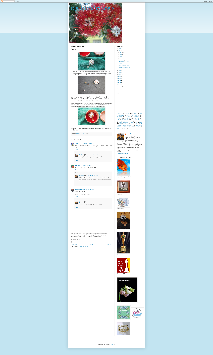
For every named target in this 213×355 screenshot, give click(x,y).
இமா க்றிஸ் (81, 155)
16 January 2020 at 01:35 (86, 165)
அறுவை (125, 128)
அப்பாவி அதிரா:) (78, 143)
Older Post (109, 244)
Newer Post (74, 244)
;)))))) (118, 128)
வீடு (132, 122)
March (121, 56)
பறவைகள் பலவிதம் (134, 123)
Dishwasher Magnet (123, 61)
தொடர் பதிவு (137, 119)
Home (91, 244)
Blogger (112, 344)
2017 (119, 74)
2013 (119, 82)
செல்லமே (119, 118)
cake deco (128, 121)
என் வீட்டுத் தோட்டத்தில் (133, 115)
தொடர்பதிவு (127, 118)
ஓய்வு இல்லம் (124, 126)
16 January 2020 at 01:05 (88, 143)
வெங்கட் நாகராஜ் (78, 189)
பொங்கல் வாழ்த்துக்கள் (124, 65)
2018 (119, 72)
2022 (119, 48)
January (121, 60)
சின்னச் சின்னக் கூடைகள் (124, 67)
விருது (140, 122)
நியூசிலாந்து (126, 123)
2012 (119, 84)
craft (76, 134)
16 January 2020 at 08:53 (88, 189)
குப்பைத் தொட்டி (120, 121)
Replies (78, 152)
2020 (119, 50)
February (122, 58)
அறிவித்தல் (136, 118)
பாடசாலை (119, 116)
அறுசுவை (136, 116)
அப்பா (121, 128)
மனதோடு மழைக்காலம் (124, 122)
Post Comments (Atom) (82, 246)
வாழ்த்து (128, 116)
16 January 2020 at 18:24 (92, 155)
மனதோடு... (138, 126)
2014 (119, 80)
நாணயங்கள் (131, 126)
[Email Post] (87, 133)
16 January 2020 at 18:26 (92, 175)
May (121, 52)
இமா (135, 113)
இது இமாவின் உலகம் (92, 8)
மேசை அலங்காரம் (138, 121)
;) (131, 119)
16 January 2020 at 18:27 (92, 202)
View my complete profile (122, 153)
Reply (76, 149)
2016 (119, 76)
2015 (119, 78)
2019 (119, 70)
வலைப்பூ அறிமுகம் (127, 125)
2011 (119, 86)
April (121, 54)
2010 (119, 88)
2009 (119, 90)
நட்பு (127, 113)
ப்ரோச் (120, 63)
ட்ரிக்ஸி (120, 123)
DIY (118, 119)
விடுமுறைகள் (125, 119)
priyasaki (77, 165)
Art (136, 122)
